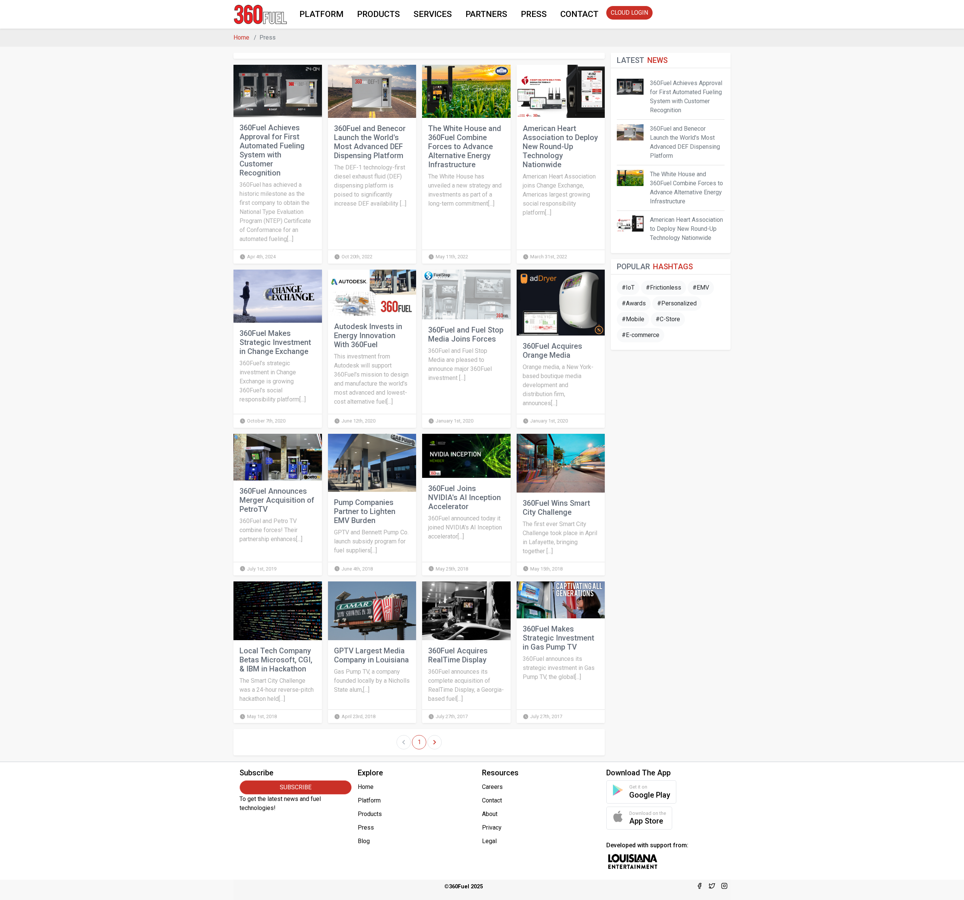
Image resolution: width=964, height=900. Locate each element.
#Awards (634, 303)
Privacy (492, 827)
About (489, 814)
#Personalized (677, 303)
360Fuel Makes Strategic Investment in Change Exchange (275, 342)
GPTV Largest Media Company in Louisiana (371, 655)
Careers (492, 786)
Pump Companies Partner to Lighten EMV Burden (364, 511)
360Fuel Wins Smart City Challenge (556, 508)
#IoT (628, 287)
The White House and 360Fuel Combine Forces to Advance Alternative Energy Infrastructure (464, 146)
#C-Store (668, 319)
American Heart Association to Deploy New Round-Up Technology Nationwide (560, 146)
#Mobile (633, 319)
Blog (364, 841)
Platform (369, 800)
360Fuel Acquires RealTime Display (458, 655)
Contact (492, 800)
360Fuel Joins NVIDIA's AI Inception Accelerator (464, 497)
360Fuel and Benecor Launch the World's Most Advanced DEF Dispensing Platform (370, 142)
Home (241, 37)
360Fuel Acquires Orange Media (552, 351)
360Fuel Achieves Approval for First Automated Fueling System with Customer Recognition (272, 150)
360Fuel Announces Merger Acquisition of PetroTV (276, 500)
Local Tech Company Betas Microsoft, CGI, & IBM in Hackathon (275, 659)
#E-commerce (640, 335)
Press (366, 827)
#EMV (700, 287)
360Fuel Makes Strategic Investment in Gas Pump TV (558, 637)
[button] (321, 14)
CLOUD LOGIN (629, 12)
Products (370, 814)
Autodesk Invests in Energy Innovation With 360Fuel (368, 335)
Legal (489, 841)
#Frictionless (663, 287)
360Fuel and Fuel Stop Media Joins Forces (465, 334)
